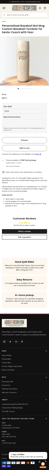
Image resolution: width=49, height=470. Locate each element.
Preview (24, 140)
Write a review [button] (24, 231)
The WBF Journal (8, 411)
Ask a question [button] (24, 237)
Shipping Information (9, 389)
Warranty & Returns (9, 392)
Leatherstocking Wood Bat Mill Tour (15, 404)
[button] (24, 106)
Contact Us (6, 385)
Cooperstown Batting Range (12, 408)
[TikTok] (22, 341)
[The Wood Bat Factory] (24, 8)
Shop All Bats (7, 355)
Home (4, 21)
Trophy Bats (6, 363)
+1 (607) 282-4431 (9, 443)
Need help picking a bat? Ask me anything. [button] (28, 455)
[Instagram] (4, 341)
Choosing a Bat (7, 381)
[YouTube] (16, 341)
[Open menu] (4, 8)
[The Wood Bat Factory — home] (14, 323)
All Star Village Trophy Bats (12, 366)
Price (4, 94)
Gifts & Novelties (8, 370)
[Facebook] (10, 341)
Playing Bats (6, 359)
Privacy (4, 458)
